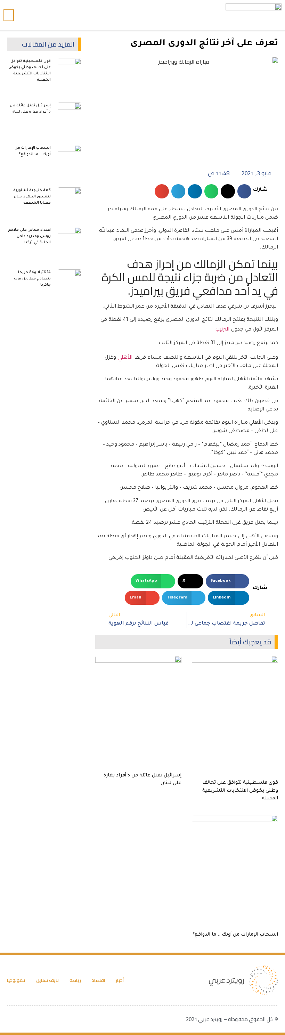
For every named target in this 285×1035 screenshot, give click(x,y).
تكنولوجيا (16, 980)
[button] (119, 15)
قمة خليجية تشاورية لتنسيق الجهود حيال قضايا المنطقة (32, 196)
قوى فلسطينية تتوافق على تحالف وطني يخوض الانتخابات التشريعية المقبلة (240, 790)
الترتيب (222, 328)
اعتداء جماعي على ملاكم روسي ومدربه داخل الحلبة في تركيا (29, 236)
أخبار (120, 980)
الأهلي (125, 356)
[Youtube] (137, 15)
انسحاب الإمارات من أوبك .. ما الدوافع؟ (235, 934)
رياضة (75, 980)
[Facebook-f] (162, 15)
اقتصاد (98, 980)
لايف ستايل (47, 980)
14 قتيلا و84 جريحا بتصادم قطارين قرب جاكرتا (32, 278)
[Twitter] (149, 15)
